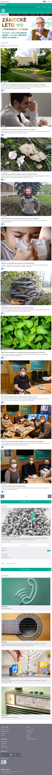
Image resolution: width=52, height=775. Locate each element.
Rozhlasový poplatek (31, 739)
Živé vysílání (4, 741)
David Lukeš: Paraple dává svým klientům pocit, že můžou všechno (19, 397)
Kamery (49, 7)
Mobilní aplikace (5, 747)
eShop (2, 735)
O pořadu (4, 506)
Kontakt (28, 737)
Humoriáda (4, 715)
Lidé (37, 14)
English (21, 771)
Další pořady (5, 575)
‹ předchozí (2, 496)
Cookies (3, 771)
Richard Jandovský (6, 557)
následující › (49, 496)
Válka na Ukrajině (5, 729)
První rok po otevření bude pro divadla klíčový (13, 486)
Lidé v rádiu (29, 733)
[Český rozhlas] (5, 1)
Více (48, 14)
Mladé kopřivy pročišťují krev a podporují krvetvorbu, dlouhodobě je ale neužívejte (23, 352)
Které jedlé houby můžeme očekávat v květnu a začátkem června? (19, 174)
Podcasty (3, 745)
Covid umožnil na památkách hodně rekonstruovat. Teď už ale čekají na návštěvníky (23, 85)
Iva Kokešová (5, 556)
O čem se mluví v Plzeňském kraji (11, 536)
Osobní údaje (8, 771)
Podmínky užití (16, 771)
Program (38, 7)
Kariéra (28, 735)
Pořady (19, 14)
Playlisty (32, 14)
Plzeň (48, 550)
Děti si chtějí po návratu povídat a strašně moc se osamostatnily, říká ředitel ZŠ (22, 441)
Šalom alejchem (6, 678)
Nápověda (29, 731)
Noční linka (4, 606)
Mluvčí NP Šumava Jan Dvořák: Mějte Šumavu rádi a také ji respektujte (20, 218)
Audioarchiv (44, 7)
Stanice (3, 733)
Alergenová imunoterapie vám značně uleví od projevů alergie (17, 263)
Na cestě (4, 642)
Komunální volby (5, 731)
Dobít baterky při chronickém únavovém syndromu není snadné (18, 129)
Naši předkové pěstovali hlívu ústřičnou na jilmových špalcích (17, 307)
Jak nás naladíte (30, 729)
